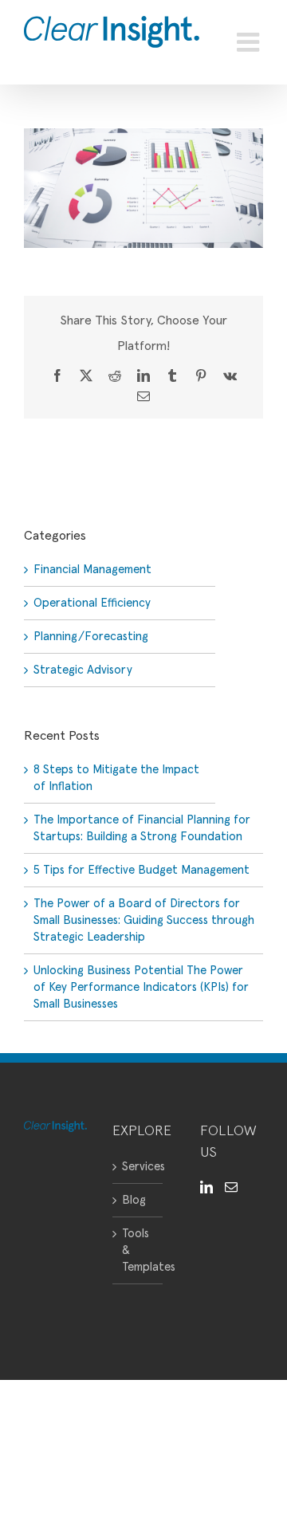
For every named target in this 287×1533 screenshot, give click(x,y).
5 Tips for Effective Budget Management (141, 870)
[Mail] (231, 1187)
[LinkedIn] (206, 1187)
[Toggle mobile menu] (250, 42)
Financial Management (92, 570)
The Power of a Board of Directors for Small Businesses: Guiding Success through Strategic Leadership (143, 920)
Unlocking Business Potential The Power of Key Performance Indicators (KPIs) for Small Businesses (141, 987)
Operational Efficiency (92, 603)
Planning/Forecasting (90, 637)
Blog (134, 1200)
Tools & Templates (138, 1250)
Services (138, 1167)
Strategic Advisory (82, 670)
